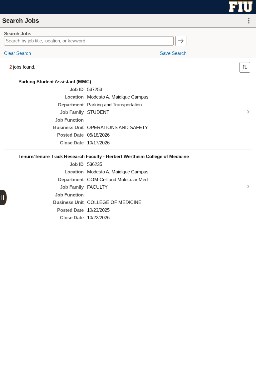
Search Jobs (17, 33)
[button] (249, 21)
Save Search (173, 53)
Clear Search (17, 53)
